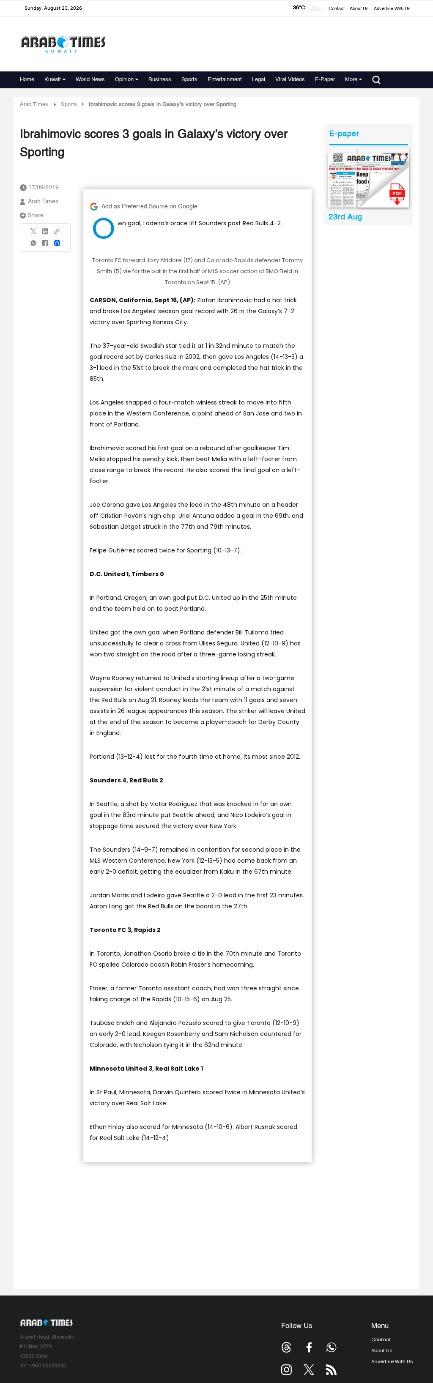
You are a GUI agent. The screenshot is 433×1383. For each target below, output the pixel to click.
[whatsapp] (34, 245)
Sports (189, 79)
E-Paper (325, 79)
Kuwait (52, 79)
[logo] (63, 44)
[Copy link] (57, 234)
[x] (309, 1369)
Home (27, 79)
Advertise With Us (392, 9)
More (351, 79)
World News (90, 79)
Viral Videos (290, 79)
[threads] (286, 1347)
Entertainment (225, 79)
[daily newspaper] (368, 180)
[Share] (57, 243)
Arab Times (34, 104)
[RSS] (331, 1369)
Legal (258, 79)
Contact (337, 9)
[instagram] (286, 1369)
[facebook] (45, 245)
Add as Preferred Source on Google (149, 207)
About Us (359, 9)
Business (159, 79)
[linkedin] (45, 234)
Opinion (124, 79)
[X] (34, 234)
